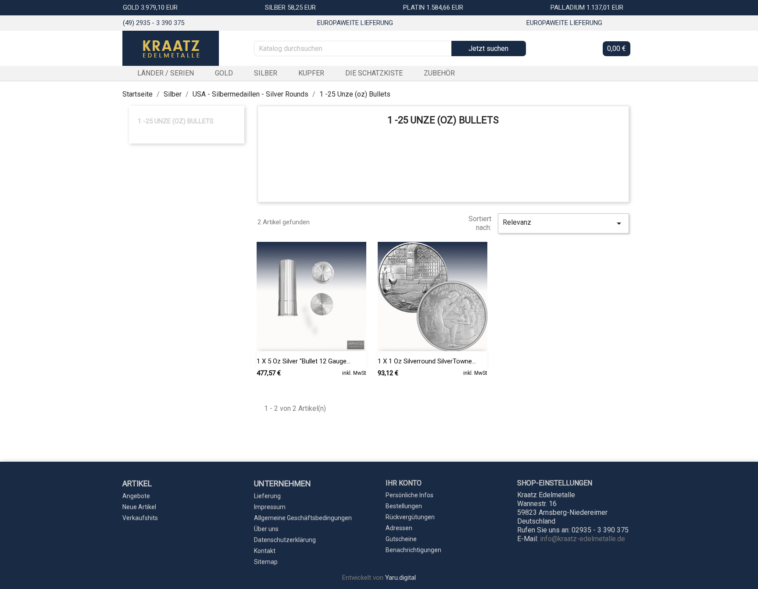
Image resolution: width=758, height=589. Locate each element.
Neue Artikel (139, 506)
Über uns (266, 528)
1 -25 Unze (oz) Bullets (176, 121)
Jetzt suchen (488, 48)
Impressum (270, 506)
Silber (265, 73)
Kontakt (264, 550)
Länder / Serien (165, 73)
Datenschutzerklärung (285, 539)
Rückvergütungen (410, 517)
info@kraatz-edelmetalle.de (582, 539)
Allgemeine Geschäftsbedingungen (303, 517)
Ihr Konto (404, 483)
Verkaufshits (140, 517)
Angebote (136, 495)
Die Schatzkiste (374, 73)
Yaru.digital (400, 578)
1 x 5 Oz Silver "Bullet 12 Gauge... (303, 361)
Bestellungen (404, 506)
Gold (224, 73)
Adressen (399, 528)
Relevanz (563, 223)
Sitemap (266, 561)
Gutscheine (401, 538)
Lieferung (267, 495)
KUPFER (311, 73)
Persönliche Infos (409, 495)
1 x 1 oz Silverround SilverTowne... (427, 361)
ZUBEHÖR (439, 73)
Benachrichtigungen (413, 549)
